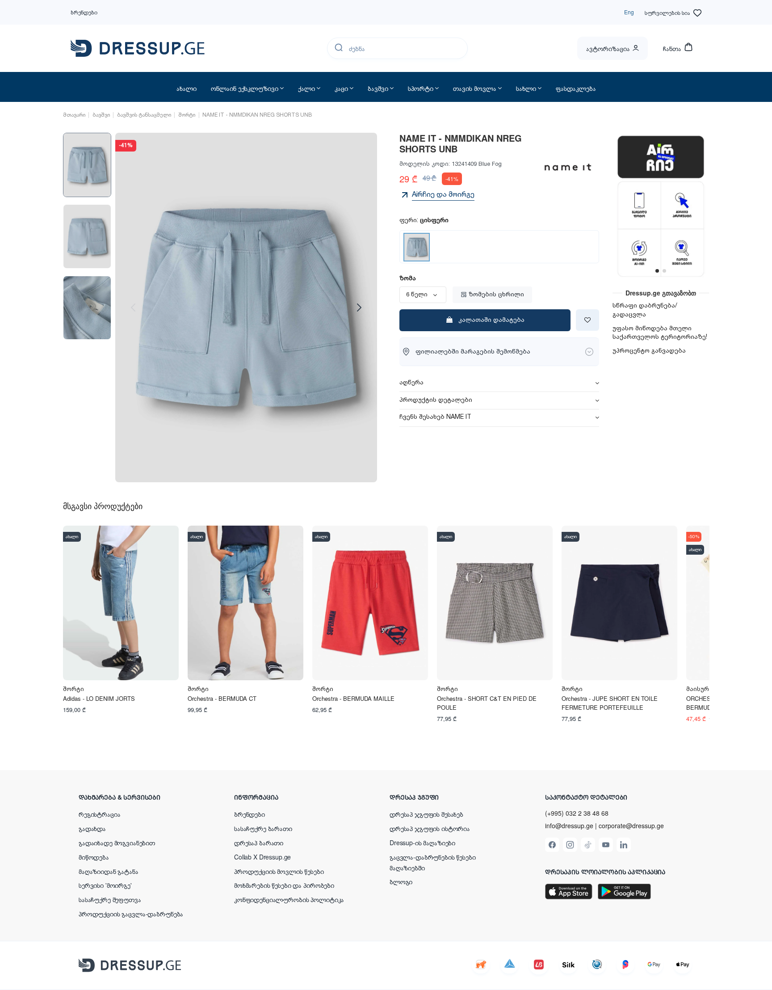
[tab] (499, 383)
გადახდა (92, 828)
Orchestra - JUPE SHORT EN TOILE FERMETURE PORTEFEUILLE (610, 703)
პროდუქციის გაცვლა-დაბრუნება (131, 913)
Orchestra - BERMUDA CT (222, 698)
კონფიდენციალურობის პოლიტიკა (289, 899)
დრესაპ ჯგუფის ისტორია (430, 828)
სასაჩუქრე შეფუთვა (110, 899)
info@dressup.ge (569, 825)
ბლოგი (401, 881)
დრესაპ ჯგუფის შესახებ (426, 813)
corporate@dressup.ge (631, 825)
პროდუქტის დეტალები (435, 400)
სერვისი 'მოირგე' (105, 884)
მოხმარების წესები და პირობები (284, 884)
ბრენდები (84, 12)
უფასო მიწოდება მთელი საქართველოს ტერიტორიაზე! (660, 333)
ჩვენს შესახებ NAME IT (435, 417)
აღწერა (411, 383)
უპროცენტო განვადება (649, 351)
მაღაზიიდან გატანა (108, 871)
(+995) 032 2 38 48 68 (576, 813)
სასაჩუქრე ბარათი (263, 828)
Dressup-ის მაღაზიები (422, 842)
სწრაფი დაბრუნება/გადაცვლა (645, 310)
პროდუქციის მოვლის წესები (279, 871)
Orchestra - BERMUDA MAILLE (353, 698)
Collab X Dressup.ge (262, 856)
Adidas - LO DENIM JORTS (99, 698)
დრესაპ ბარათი (258, 842)
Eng (629, 12)
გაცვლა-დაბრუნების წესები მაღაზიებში (433, 862)
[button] (137, 797)
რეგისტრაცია (99, 813)
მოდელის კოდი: (424, 164)
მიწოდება (94, 856)
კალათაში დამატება (491, 320)
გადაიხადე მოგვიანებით (117, 842)
